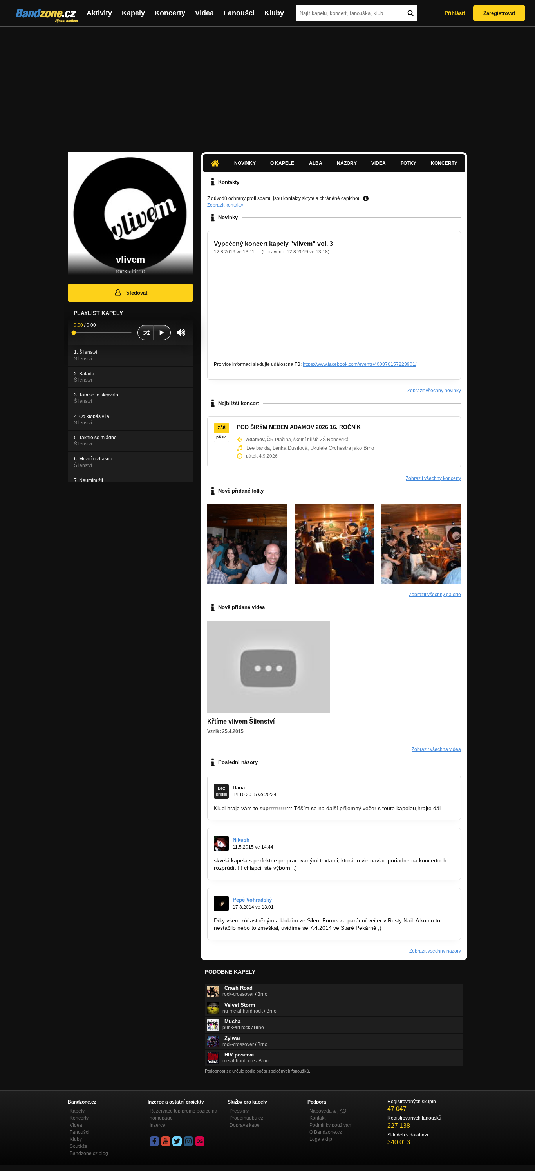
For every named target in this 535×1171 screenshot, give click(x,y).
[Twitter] (177, 1141)
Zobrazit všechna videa (436, 749)
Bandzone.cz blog (89, 1153)
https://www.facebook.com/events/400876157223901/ (359, 364)
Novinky (245, 163)
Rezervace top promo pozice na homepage (183, 1114)
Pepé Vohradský (252, 900)
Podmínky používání (330, 1125)
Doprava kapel (245, 1125)
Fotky (408, 163)
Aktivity (99, 13)
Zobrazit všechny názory (435, 951)
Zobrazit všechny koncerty (433, 478)
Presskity (239, 1111)
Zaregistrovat (499, 13)
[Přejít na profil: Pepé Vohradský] (221, 903)
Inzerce (157, 1125)
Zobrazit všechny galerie (435, 594)
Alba (315, 163)
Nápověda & (327, 1111)
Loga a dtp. (321, 1139)
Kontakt (317, 1118)
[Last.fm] (199, 1141)
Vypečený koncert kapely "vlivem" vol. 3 (273, 243)
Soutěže (78, 1146)
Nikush (241, 840)
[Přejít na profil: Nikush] (221, 843)
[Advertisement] (267, 85)
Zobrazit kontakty (225, 205)
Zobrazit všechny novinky (434, 390)
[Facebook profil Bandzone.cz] (154, 1141)
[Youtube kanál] (165, 1141)
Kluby (274, 13)
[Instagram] (188, 1141)
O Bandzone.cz (325, 1132)
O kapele (282, 163)
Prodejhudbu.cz (246, 1118)
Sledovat (136, 293)
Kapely (133, 13)
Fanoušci (239, 13)
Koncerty (170, 13)
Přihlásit (455, 13)
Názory (347, 163)
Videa (204, 13)
